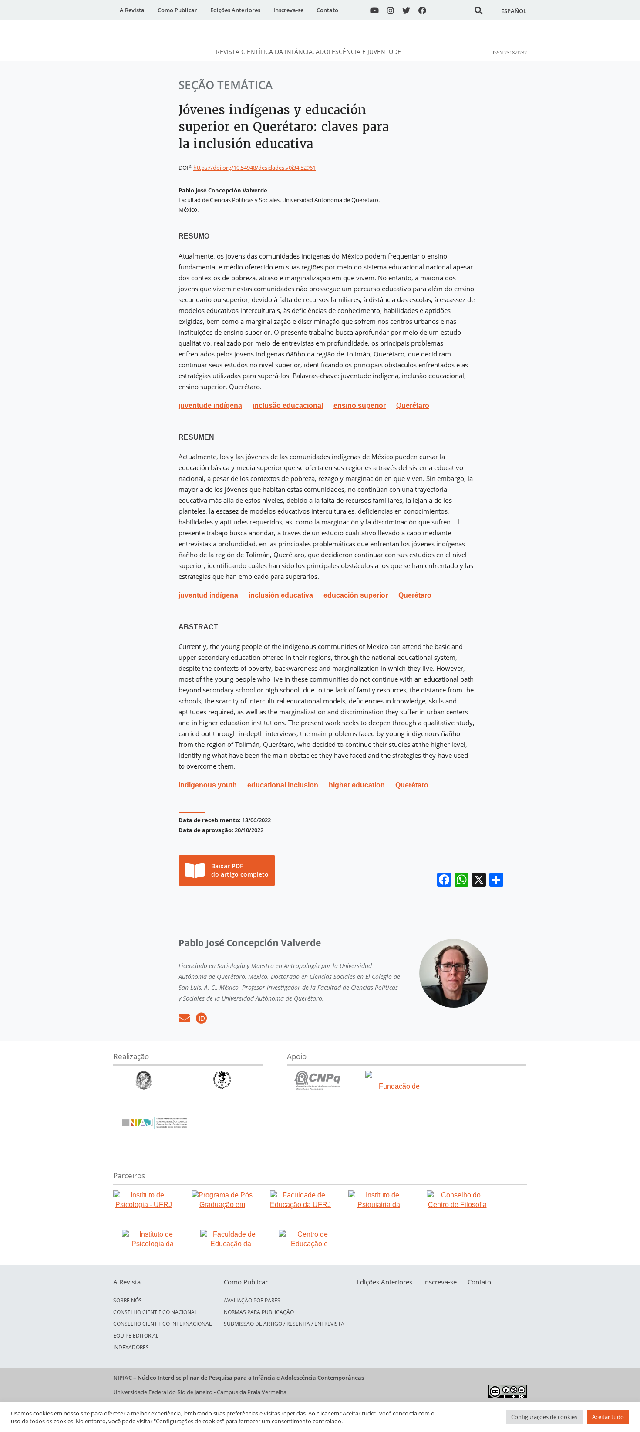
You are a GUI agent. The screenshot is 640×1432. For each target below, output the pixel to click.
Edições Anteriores (235, 10)
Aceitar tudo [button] (608, 1417)
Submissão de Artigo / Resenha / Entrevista (284, 1324)
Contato (327, 10)
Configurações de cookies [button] (544, 1417)
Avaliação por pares (252, 1300)
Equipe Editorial (135, 1335)
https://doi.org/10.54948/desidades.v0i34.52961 (254, 167)
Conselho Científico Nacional (155, 1312)
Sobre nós (127, 1300)
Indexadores (131, 1347)
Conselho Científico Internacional (162, 1324)
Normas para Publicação (259, 1312)
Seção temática (226, 85)
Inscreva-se (288, 10)
